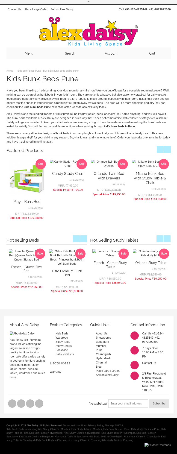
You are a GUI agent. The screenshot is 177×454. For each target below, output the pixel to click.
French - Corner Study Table (110, 265)
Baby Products (65, 354)
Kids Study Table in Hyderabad (118, 432)
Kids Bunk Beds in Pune (116, 429)
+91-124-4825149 (136, 9)
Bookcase (62, 350)
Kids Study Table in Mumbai (86, 429)
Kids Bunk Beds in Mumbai (21, 429)
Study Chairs (64, 346)
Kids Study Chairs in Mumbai (54, 429)
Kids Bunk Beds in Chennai (51, 440)
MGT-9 (119, 425)
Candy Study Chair (68, 173)
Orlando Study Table (150, 263)
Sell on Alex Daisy (61, 9)
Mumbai (101, 346)
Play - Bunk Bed (27, 201)
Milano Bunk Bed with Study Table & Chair (150, 178)
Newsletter (97, 403)
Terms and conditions (75, 425)
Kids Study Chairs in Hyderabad (82, 432)
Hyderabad (103, 358)
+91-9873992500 (160, 9)
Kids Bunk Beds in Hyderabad (45, 432)
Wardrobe (62, 337)
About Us (101, 333)
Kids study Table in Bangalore (71, 436)
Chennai (101, 362)
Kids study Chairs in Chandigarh (142, 436)
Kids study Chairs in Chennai (84, 440)
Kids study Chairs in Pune (145, 429)
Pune (99, 350)
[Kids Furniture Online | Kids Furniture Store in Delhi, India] (88, 31)
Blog (99, 366)
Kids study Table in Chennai (116, 440)
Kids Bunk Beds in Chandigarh (105, 436)
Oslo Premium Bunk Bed (67, 273)
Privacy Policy (95, 425)
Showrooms (103, 337)
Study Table (63, 341)
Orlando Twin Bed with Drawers (109, 175)
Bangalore (102, 341)
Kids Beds (62, 333)
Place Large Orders (108, 370)
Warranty (55, 371)
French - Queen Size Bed (26, 269)
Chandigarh (103, 354)
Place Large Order (35, 9)
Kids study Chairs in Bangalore (36, 436)
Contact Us (14, 9)
